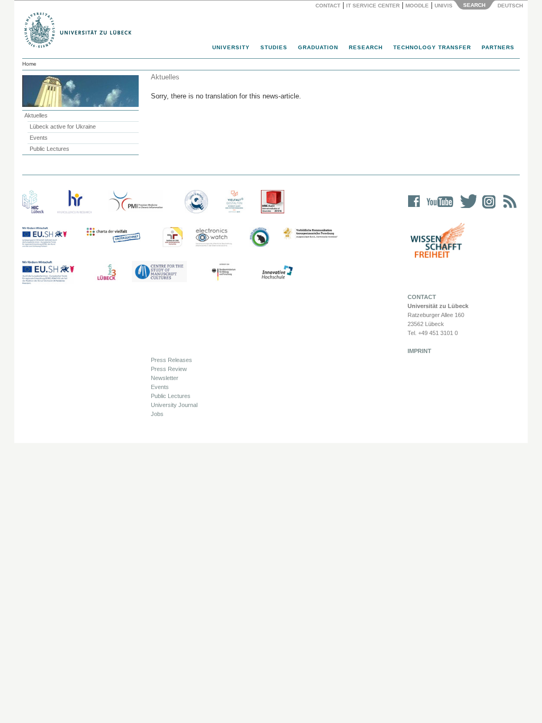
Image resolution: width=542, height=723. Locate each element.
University (231, 47)
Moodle (417, 5)
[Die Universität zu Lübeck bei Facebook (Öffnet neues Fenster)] (414, 208)
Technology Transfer (432, 47)
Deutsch (509, 5)
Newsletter (164, 378)
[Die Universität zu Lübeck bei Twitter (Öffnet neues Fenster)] (465, 208)
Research (366, 47)
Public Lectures (49, 149)
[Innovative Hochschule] (276, 272)
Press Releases (171, 360)
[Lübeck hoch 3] (106, 272)
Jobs (157, 414)
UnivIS (444, 5)
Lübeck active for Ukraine (63, 126)
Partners (498, 47)
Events (39, 137)
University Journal (174, 405)
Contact (327, 5)
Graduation (318, 47)
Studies (273, 47)
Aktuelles (36, 115)
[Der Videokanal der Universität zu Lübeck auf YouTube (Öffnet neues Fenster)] (438, 208)
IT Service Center (373, 5)
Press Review (169, 369)
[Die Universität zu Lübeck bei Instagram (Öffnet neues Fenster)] (487, 208)
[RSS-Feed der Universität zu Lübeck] (508, 208)
